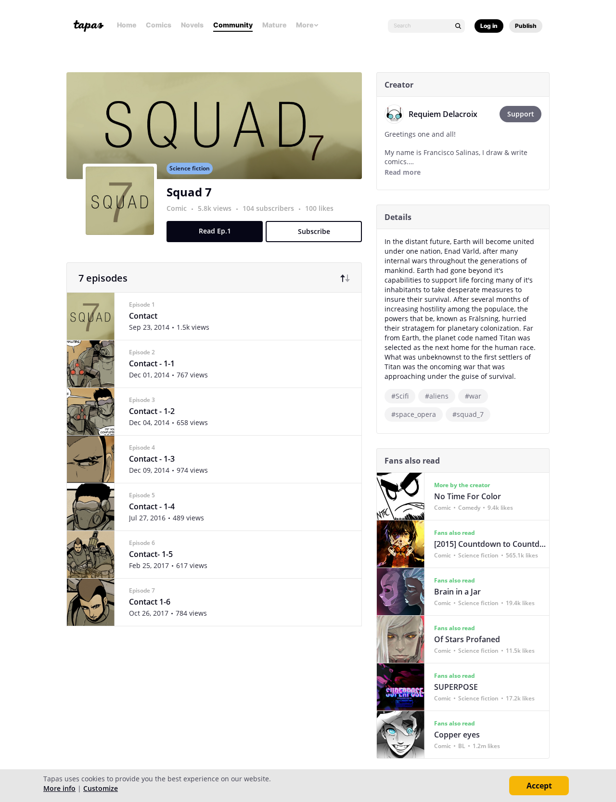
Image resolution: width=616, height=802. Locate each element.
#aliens (437, 396)
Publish (526, 25)
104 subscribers (269, 208)
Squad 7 (189, 192)
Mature (274, 25)
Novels (192, 25)
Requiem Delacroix (443, 114)
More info (59, 788)
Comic (177, 208)
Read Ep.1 (215, 230)
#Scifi (400, 396)
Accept (539, 785)
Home (126, 25)
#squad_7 (468, 414)
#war (473, 396)
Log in (489, 25)
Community (233, 25)
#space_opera (413, 414)
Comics (158, 25)
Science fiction (189, 168)
